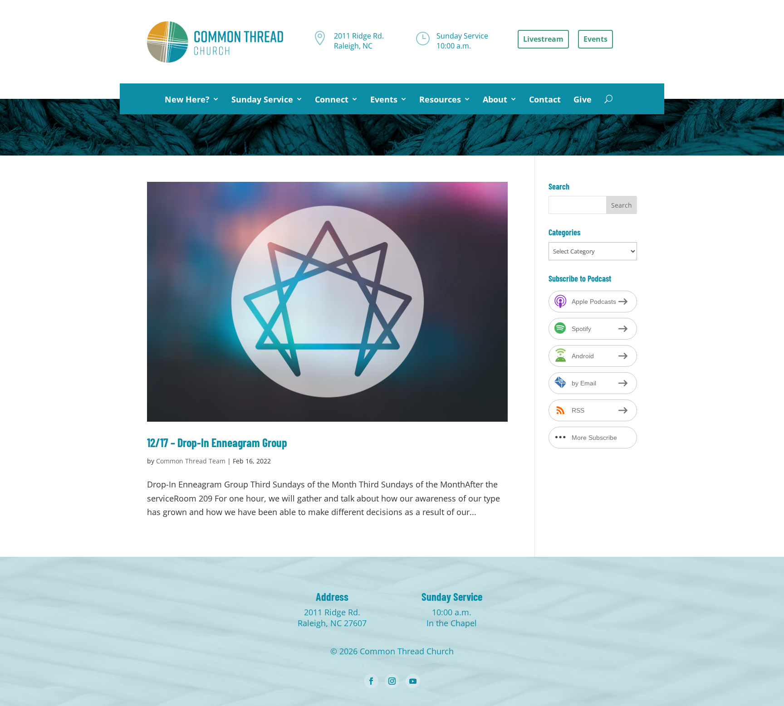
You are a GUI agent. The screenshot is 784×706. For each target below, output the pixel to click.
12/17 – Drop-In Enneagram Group (217, 442)
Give (582, 99)
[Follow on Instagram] (392, 681)
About (495, 99)
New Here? (187, 99)
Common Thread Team (190, 461)
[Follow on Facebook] (371, 681)
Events (383, 99)
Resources (440, 99)
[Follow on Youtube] (413, 681)
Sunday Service (262, 99)
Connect (331, 99)
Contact (545, 99)
